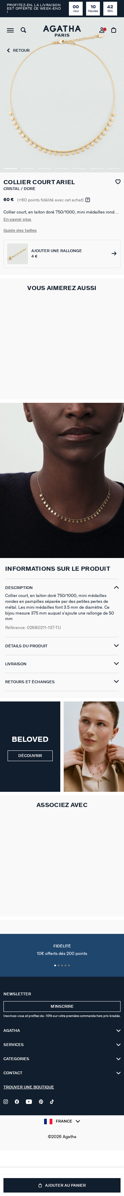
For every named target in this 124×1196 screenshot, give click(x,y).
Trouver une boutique (28, 1087)
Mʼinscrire (62, 1006)
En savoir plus (17, 219)
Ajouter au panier (65, 1185)
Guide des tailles (20, 230)
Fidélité (62, 950)
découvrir (30, 756)
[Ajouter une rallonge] (62, 254)
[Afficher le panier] (114, 31)
